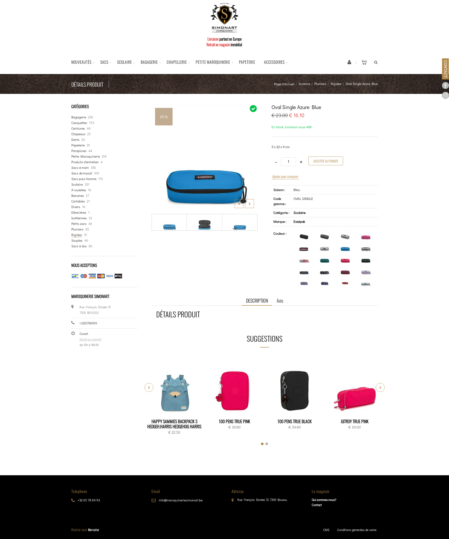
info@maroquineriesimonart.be (180, 500)
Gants (75, 139)
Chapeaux (78, 134)
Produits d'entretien (85, 162)
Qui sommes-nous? (324, 500)
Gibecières (78, 212)
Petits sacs (79, 223)
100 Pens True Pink (234, 421)
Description (257, 300)
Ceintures (78, 128)
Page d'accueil (284, 84)
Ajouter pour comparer (285, 176)
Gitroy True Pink (355, 421)
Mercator (93, 529)
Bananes (77, 195)
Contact (317, 505)
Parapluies (79, 151)
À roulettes (78, 190)
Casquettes (79, 123)
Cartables (78, 201)
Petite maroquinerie (213, 62)
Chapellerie (177, 62)
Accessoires (274, 62)
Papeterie (247, 62)
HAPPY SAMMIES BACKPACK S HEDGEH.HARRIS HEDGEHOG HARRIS (174, 423)
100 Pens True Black (295, 421)
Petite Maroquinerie (85, 156)
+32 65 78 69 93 (88, 500)
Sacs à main (80, 167)
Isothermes (79, 218)
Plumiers (320, 84)
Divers (75, 207)
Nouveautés (81, 62)
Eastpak (299, 221)
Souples (77, 240)
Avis (280, 300)
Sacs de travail (81, 173)
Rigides (336, 84)
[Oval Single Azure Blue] (205, 107)
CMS (326, 530)
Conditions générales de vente (357, 530)
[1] (262, 444)
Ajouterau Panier (175, 386)
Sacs (104, 62)
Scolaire (124, 62)
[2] (266, 444)
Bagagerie (149, 62)
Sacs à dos (79, 246)
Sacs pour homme (83, 179)
